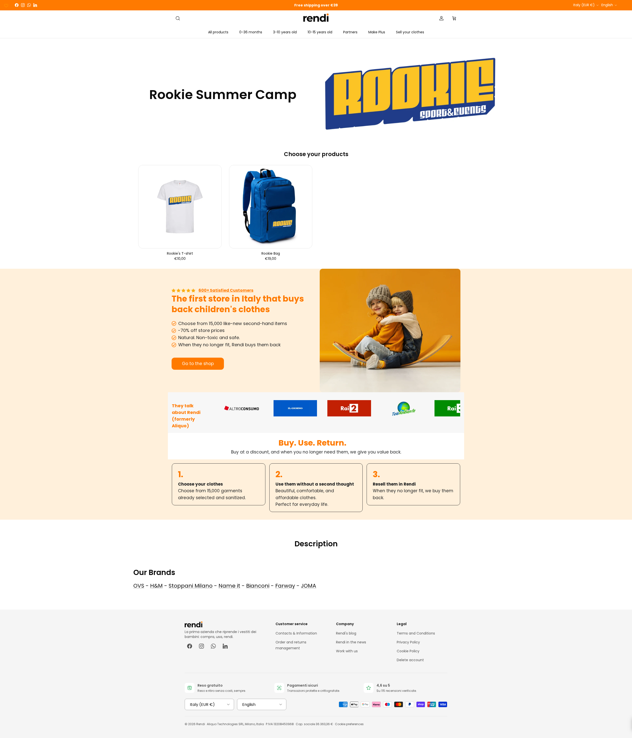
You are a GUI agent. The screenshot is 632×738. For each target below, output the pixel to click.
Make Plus (376, 32)
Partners (350, 32)
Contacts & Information (296, 633)
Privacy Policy (408, 642)
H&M (156, 586)
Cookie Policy (408, 651)
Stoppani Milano (191, 586)
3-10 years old (285, 32)
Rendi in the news (351, 642)
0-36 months (250, 32)
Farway (285, 586)
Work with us (347, 651)
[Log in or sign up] (441, 18)
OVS (138, 586)
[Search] (178, 18)
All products (218, 32)
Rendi (200, 724)
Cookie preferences (349, 724)
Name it (229, 586)
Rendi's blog (346, 633)
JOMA (308, 586)
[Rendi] (316, 18)
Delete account (410, 659)
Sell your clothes (410, 32)
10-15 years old (320, 32)
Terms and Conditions (416, 633)
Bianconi (257, 586)
